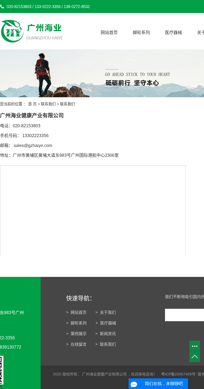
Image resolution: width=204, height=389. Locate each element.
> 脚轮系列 (77, 323)
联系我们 (48, 104)
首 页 (32, 104)
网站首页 (109, 32)
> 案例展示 (76, 333)
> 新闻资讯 (105, 333)
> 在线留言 (76, 344)
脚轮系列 (141, 32)
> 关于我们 (105, 312)
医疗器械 (173, 32)
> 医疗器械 (106, 323)
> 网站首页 (76, 312)
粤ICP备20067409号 (178, 374)
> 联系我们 (105, 344)
